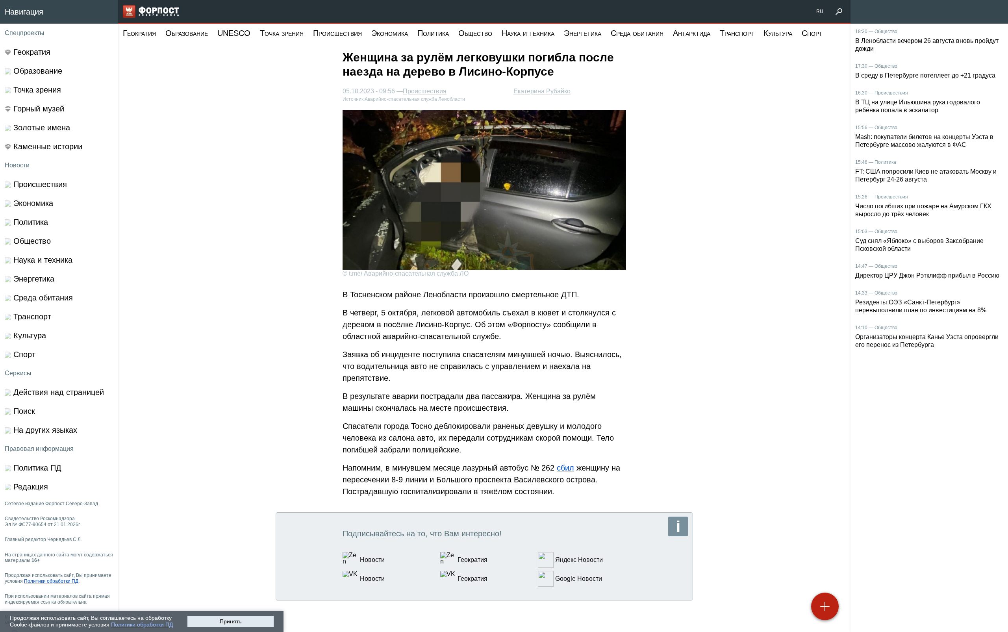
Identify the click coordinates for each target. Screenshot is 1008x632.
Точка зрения (282, 33)
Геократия (139, 33)
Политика (433, 33)
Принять (230, 621)
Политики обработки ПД (142, 624)
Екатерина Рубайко (542, 91)
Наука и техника (528, 33)
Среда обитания (637, 33)
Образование (186, 33)
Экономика (389, 33)
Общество (475, 33)
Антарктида (691, 33)
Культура (777, 33)
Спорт (812, 33)
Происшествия (337, 33)
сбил (565, 467)
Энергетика (582, 33)
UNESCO (233, 33)
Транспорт (737, 33)
